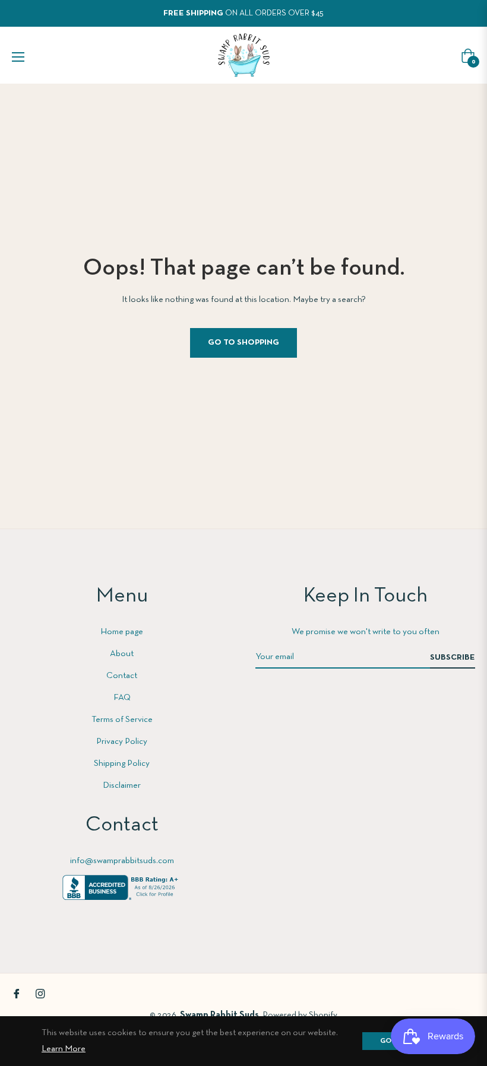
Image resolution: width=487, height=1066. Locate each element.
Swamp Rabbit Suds (219, 1015)
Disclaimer (122, 785)
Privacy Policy (121, 741)
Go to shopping (243, 342)
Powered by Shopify (300, 1015)
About (122, 654)
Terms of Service (122, 719)
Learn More (64, 1049)
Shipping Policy (122, 763)
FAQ (122, 697)
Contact (121, 676)
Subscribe (452, 657)
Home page (121, 632)
